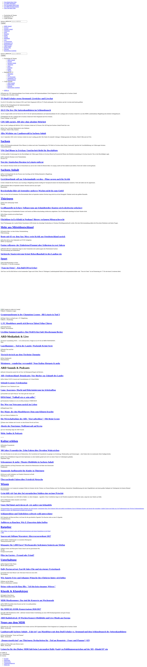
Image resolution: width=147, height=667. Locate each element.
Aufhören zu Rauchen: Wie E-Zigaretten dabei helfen (24, 522)
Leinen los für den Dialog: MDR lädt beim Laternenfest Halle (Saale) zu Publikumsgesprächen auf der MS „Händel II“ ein (54, 649)
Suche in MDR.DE (6, 21)
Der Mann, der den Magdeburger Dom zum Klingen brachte (27, 412)
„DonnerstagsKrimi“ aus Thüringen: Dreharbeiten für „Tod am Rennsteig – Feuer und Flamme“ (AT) (45, 640)
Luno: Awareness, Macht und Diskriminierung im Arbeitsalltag (28, 390)
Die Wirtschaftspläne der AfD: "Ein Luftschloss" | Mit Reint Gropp (30, 419)
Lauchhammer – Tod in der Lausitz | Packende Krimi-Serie (27, 346)
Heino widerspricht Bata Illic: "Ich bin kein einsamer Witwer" (28, 586)
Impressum (7, 660)
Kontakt (6, 658)
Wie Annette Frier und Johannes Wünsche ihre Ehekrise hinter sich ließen (33, 578)
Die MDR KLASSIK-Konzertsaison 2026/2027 (21, 609)
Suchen (3, 23)
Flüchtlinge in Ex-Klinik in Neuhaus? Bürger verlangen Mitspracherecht (32, 219)
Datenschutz (7, 661)
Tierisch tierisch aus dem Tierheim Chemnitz (20, 354)
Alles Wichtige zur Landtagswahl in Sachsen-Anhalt (23, 133)
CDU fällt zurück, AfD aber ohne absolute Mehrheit (23, 122)
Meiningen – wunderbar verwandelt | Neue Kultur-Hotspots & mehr (30, 363)
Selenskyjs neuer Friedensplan (14, 383)
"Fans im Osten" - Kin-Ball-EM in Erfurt (19, 268)
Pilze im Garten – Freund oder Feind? (17, 555)
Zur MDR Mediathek (10, 3)
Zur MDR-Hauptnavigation (11, 6)
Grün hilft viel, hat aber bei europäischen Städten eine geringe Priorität (32, 493)
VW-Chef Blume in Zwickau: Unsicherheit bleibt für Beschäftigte (29, 150)
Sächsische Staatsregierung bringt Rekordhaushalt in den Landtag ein (31, 254)
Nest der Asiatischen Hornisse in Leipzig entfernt (22, 162)
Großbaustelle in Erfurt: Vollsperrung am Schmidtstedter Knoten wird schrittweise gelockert (41, 208)
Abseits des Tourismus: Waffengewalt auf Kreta (21, 426)
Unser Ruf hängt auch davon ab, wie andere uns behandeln (26, 505)
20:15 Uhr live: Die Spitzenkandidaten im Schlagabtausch (26, 110)
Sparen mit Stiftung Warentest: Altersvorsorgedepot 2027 (26, 536)
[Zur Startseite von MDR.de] (4, 12)
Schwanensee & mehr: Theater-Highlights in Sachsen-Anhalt (27, 462)
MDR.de (6, 90)
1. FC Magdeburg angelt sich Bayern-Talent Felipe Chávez (26, 323)
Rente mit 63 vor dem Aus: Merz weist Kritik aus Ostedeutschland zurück (33, 236)
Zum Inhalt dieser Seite (10, 2)
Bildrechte (7, 665)
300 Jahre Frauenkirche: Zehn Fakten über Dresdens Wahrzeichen (30, 450)
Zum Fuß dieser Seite (10, 8)
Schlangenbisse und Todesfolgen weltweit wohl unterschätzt (26, 514)
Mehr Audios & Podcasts (11, 433)
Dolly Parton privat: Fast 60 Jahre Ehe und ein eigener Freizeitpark (30, 569)
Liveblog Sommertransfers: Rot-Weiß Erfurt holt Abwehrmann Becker (32, 332)
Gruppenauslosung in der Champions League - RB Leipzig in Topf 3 (30, 314)
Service (4, 656)
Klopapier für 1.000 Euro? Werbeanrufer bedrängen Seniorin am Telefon (33, 545)
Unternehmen (5, 654)
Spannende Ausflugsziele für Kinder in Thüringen (22, 471)
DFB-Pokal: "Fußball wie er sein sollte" (18, 397)
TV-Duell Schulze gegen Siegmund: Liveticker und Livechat (27, 98)
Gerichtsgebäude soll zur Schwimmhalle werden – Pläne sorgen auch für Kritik (35, 179)
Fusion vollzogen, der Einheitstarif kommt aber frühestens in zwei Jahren (33, 245)
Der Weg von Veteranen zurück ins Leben (19, 404)
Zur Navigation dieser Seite (11, 5)
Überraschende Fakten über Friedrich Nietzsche (22, 479)
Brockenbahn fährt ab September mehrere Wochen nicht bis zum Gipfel (32, 191)
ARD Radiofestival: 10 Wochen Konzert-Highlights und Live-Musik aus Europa (35, 618)
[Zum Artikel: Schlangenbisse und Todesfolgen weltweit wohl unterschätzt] (73, 509)
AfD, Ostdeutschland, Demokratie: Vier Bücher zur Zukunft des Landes (32, 376)
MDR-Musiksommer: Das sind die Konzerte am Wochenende (27, 600)
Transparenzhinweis (9, 663)
